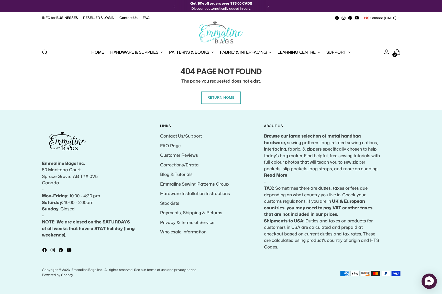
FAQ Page (170, 145)
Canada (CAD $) (383, 18)
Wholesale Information (183, 232)
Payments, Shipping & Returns (191, 212)
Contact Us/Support (181, 136)
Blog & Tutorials (176, 174)
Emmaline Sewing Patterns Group (194, 184)
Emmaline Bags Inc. (87, 269)
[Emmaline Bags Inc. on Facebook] (337, 18)
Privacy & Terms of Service (187, 222)
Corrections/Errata (179, 165)
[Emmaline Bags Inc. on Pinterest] (350, 18)
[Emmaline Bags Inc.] (221, 32)
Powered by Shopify (57, 275)
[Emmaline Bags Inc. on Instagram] (343, 18)
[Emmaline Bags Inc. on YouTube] (357, 18)
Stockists (169, 203)
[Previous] (174, 6)
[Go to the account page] (386, 52)
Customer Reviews (179, 155)
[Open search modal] (45, 52)
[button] (429, 281)
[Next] (268, 6)
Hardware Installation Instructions (195, 193)
